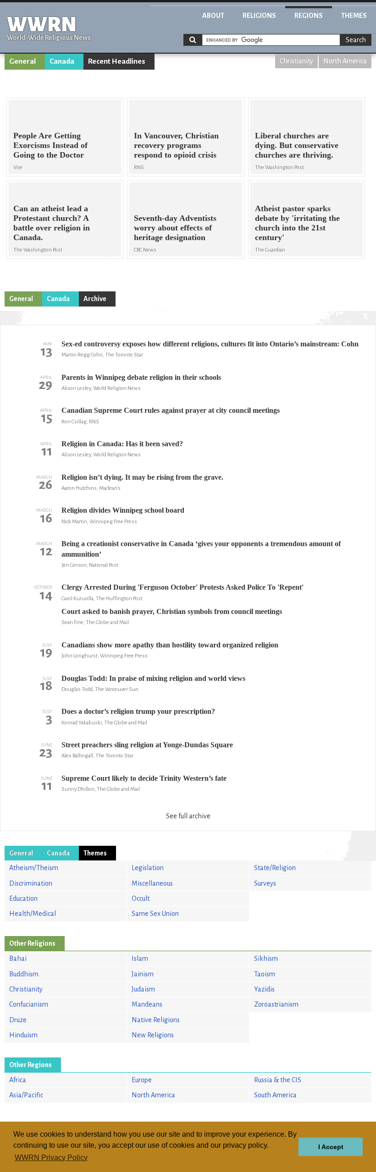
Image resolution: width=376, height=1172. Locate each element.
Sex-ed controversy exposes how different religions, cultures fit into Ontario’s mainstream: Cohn (210, 344)
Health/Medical (32, 913)
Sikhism (266, 958)
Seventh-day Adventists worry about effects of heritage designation (175, 228)
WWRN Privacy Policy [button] (51, 1157)
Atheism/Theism (33, 867)
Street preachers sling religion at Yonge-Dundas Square (147, 745)
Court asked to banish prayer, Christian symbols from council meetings (171, 611)
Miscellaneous (152, 883)
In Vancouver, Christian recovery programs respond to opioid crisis (176, 145)
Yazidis (264, 989)
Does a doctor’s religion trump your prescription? (138, 711)
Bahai (18, 958)
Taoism (264, 974)
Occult (140, 898)
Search (356, 40)
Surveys (265, 883)
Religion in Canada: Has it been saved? (122, 444)
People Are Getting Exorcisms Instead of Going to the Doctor (50, 145)
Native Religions (156, 1020)
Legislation (148, 867)
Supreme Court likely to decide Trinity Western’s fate (144, 778)
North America (345, 61)
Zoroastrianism (276, 1004)
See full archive (188, 816)
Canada (62, 61)
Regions (308, 15)
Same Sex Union (155, 913)
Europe (142, 1080)
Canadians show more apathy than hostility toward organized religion (169, 645)
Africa (17, 1080)
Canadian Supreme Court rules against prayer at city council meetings (170, 410)
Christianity (296, 61)
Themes (354, 15)
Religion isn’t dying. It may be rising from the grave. (142, 477)
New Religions (153, 1035)
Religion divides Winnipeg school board (122, 510)
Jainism (143, 974)
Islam (140, 958)
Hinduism (23, 1035)
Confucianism (28, 1004)
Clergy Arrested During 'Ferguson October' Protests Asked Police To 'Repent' (182, 587)
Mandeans (147, 1004)
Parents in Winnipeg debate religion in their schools (141, 377)
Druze (18, 1020)
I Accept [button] (330, 1146)
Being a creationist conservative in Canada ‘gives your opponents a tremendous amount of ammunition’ (201, 549)
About (213, 15)
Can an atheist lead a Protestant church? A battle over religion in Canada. (51, 223)
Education (23, 898)
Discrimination (30, 883)
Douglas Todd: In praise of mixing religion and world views (153, 678)
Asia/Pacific (26, 1095)
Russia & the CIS (277, 1080)
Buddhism (24, 974)
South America (275, 1095)
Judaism (143, 989)
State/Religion (275, 867)
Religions (259, 15)
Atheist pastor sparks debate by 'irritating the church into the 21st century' (297, 223)
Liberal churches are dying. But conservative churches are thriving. (296, 145)
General (22, 61)
